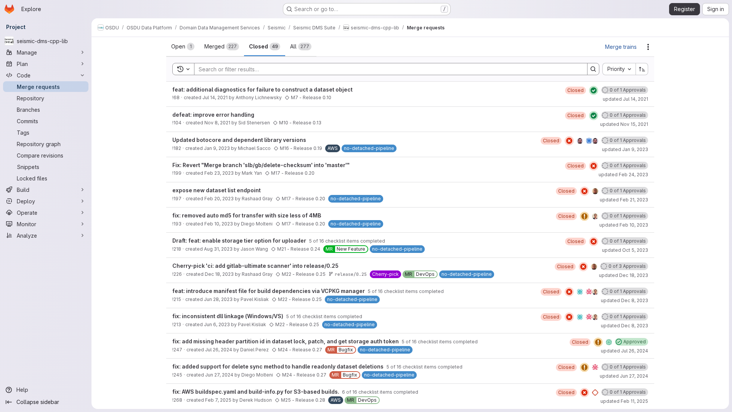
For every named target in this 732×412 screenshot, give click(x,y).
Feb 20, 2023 (219, 198)
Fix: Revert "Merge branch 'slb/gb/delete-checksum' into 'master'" (261, 165)
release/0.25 (351, 274)
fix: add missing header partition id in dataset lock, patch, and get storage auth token (286, 341)
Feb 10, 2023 (218, 224)
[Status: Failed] (569, 140)
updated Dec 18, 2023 (623, 275)
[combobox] (619, 69)
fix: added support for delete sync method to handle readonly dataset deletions (278, 366)
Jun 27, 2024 (219, 375)
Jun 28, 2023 (218, 299)
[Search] (593, 69)
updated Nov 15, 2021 (624, 124)
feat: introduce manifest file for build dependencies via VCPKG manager (269, 291)
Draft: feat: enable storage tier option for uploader (239, 240)
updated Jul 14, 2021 (625, 99)
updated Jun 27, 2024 (624, 376)
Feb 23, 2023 (219, 173)
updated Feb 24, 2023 (623, 174)
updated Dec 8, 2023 (624, 300)
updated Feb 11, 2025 (624, 401)
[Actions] (648, 47)
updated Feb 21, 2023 (624, 200)
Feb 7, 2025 (218, 400)
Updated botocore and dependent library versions (239, 140)
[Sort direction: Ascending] (642, 69)
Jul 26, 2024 (218, 349)
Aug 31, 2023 (218, 249)
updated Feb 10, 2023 (623, 225)
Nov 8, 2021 (217, 123)
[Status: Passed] (593, 90)
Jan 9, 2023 (217, 148)
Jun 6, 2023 (217, 324)
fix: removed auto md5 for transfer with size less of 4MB (246, 215)
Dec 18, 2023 (219, 274)
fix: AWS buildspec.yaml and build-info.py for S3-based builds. (256, 391)
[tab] (182, 46)
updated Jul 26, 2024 (624, 351)
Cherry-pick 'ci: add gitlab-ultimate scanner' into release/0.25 (255, 265)
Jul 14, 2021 (215, 97)
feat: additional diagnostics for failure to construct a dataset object (262, 89)
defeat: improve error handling (213, 114)
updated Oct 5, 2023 (625, 250)
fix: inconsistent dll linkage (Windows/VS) (228, 316)
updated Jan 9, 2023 (625, 149)
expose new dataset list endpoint (216, 190)
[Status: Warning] (584, 216)
